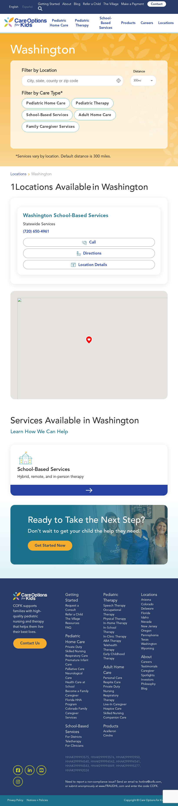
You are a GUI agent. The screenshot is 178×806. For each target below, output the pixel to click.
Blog (77, 4)
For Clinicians (74, 745)
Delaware (147, 608)
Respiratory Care (76, 656)
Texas (144, 639)
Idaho (145, 617)
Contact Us (30, 643)
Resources (72, 623)
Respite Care (112, 682)
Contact (157, 4)
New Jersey (149, 626)
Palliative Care (74, 669)
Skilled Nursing (113, 713)
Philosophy (148, 684)
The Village (111, 4)
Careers (147, 23)
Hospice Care (112, 708)
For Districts (73, 737)
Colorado (147, 604)
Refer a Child (92, 4)
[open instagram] (18, 782)
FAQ (68, 627)
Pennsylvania (149, 635)
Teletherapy (73, 741)
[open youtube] (41, 770)
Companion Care (114, 717)
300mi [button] (137, 80)
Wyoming (147, 648)
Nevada (146, 622)
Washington (149, 644)
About (66, 4)
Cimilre (108, 735)
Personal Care (112, 678)
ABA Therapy (112, 641)
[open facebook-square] (18, 770)
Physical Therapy (114, 619)
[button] (118, 80)
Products (128, 23)
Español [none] (27, 7)
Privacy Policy (15, 800)
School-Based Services (105, 23)
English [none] (13, 7)
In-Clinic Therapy (114, 636)
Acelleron (109, 731)
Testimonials (149, 666)
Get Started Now (50, 546)
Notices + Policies (37, 800)
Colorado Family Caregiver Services (76, 713)
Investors (147, 679)
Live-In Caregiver (115, 704)
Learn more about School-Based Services (89, 487)
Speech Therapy (114, 605)
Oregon (146, 630)
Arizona (146, 599)
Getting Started (49, 4)
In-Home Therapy (115, 623)
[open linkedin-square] (30, 770)
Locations (166, 23)
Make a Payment (132, 4)
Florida (145, 613)
